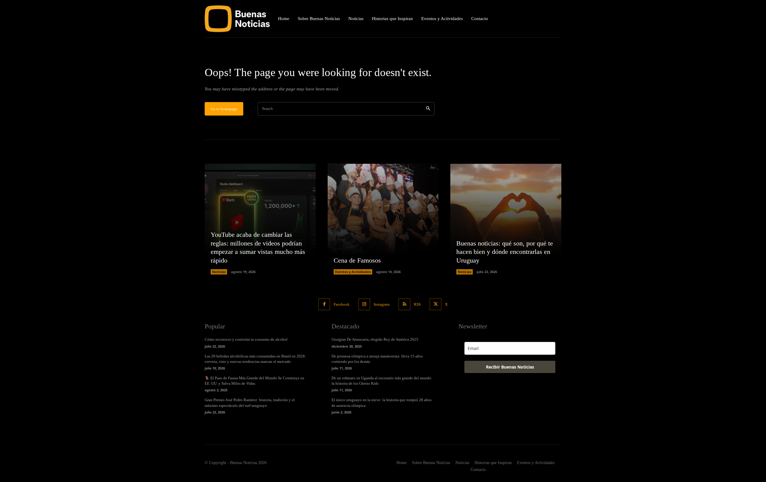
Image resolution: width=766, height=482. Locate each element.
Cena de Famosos (357, 260)
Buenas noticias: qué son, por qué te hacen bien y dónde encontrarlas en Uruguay (504, 252)
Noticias (219, 271)
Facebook (341, 304)
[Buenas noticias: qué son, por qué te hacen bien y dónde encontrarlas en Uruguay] (505, 219)
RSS (417, 304)
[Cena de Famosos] (383, 219)
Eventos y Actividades (353, 271)
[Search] (428, 109)
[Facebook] (324, 304)
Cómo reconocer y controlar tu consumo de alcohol (246, 339)
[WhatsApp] (556, 19)
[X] (435, 304)
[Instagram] (364, 304)
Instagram (382, 304)
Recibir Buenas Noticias (510, 367)
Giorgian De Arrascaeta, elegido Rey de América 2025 (375, 339)
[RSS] (404, 304)
